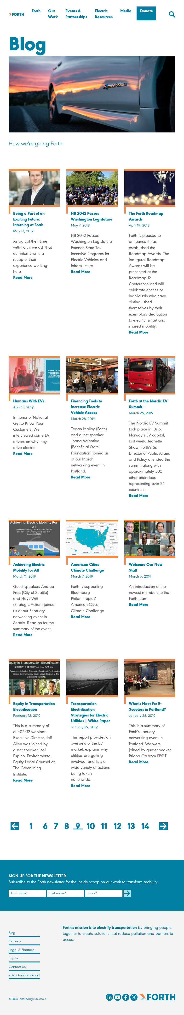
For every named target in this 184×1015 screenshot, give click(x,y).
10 (91, 828)
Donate (146, 11)
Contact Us (17, 967)
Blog (12, 933)
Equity (13, 958)
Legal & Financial (22, 950)
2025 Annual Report (24, 975)
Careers (15, 941)
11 (104, 828)
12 (117, 828)
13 (131, 828)
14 (145, 828)
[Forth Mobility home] (16, 14)
